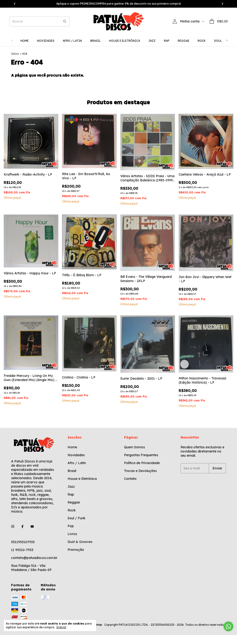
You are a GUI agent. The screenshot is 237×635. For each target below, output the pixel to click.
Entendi (61, 627)
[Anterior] (12, 40)
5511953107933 (23, 542)
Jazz (152, 40)
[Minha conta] (174, 21)
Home (24, 40)
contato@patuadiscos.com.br (34, 558)
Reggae (183, 40)
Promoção (76, 550)
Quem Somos (134, 447)
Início (15, 53)
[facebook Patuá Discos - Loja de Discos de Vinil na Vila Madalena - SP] (22, 527)
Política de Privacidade (142, 463)
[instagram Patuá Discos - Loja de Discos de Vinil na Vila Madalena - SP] (12, 527)
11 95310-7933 (22, 550)
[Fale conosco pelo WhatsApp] (228, 626)
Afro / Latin (72, 40)
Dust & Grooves (80, 542)
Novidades (45, 40)
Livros (72, 534)
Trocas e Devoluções (140, 471)
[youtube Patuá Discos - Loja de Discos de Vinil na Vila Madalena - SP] (32, 527)
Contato (130, 479)
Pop (71, 526)
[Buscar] (64, 21)
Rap (166, 40)
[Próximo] (226, 40)
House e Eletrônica (124, 40)
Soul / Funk (76, 518)
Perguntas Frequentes (141, 455)
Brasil (95, 40)
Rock (202, 40)
